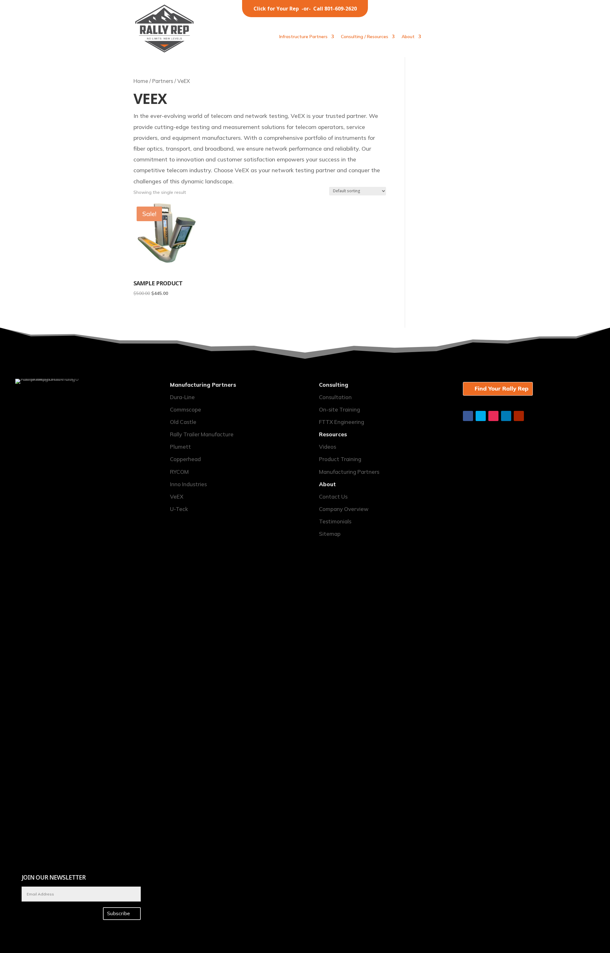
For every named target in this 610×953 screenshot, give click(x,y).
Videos (327, 446)
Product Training (340, 459)
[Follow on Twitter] (481, 416)
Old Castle (183, 422)
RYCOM (179, 471)
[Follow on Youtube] (519, 416)
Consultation (335, 397)
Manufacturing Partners (203, 384)
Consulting (333, 384)
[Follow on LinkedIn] (506, 416)
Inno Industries (188, 484)
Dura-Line (182, 397)
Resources (333, 434)
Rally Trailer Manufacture (202, 434)
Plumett (180, 446)
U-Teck (179, 509)
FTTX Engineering (341, 422)
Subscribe (118, 913)
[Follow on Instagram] (493, 416)
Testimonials (335, 521)
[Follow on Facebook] (468, 416)
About (408, 36)
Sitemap (330, 533)
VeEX (176, 496)
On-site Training (339, 409)
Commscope (185, 409)
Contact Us (333, 496)
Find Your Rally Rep (501, 388)
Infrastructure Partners (303, 36)
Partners (162, 81)
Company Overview (344, 509)
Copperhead (185, 459)
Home (140, 81)
